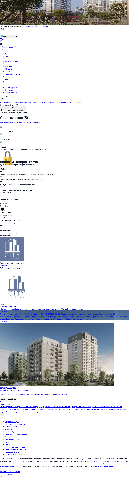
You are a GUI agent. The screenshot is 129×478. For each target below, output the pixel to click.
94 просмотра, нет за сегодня (13, 110)
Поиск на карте (11, 426)
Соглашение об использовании (36, 26)
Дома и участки (11, 61)
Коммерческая (11, 64)
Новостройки (10, 59)
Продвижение (11, 442)
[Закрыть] (2, 29)
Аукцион (8, 429)
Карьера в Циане (12, 452)
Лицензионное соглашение (24, 464)
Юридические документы (15, 424)
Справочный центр (12, 421)
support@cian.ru (46, 466)
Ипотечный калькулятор (15, 447)
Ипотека (8, 66)
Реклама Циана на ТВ (14, 432)
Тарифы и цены (11, 437)
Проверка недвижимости (15, 449)
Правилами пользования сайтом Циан (96, 461)
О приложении (6, 474)
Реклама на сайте (12, 439)
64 (39, 122)
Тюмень (19, 122)
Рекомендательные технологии (103, 466)
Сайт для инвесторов (13, 454)
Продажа (9, 56)
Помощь (8, 444)
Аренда (8, 54)
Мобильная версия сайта (10, 471)
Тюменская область (8, 122)
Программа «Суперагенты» (16, 434)
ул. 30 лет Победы (30, 122)
